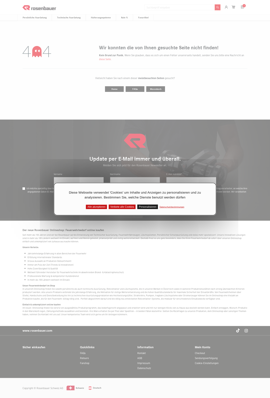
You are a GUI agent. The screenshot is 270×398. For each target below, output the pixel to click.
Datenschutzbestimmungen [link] (172, 207)
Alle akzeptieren (96, 206)
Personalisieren (147, 206)
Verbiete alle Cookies (122, 206)
